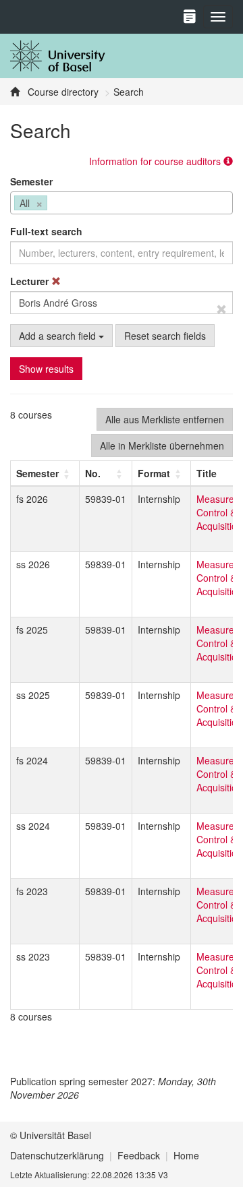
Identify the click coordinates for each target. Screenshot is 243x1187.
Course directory (62, 91)
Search (128, 91)
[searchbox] (54, 204)
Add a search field (59, 335)
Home (186, 1155)
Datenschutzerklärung (57, 1155)
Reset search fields (165, 335)
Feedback (138, 1155)
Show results (46, 368)
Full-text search (46, 231)
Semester (31, 181)
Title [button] (206, 473)
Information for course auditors (156, 161)
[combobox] (121, 202)
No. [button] (93, 473)
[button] (37, 473)
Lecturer (30, 281)
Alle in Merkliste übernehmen (162, 445)
